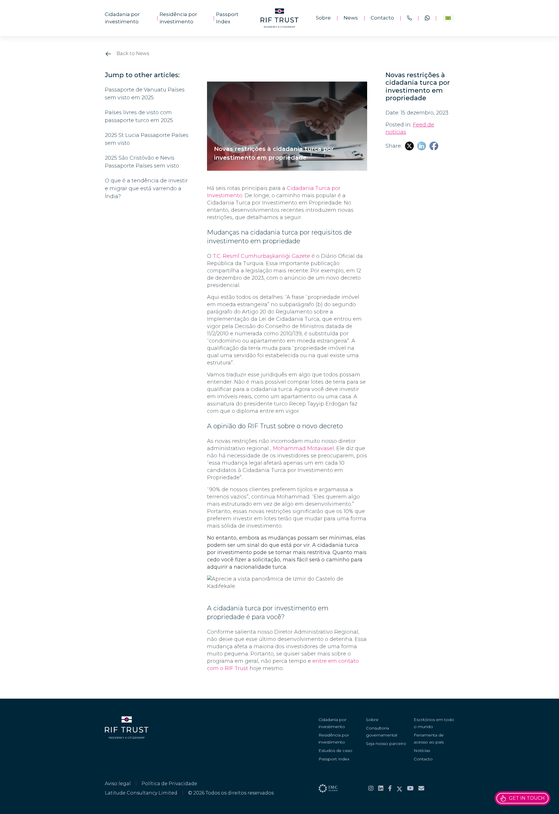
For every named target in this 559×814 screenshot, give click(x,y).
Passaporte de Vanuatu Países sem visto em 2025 (145, 94)
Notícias (422, 750)
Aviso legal (118, 783)
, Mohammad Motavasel (302, 448)
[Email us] (421, 788)
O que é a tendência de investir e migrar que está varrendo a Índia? (146, 188)
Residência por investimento (178, 18)
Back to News (132, 53)
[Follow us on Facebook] (390, 788)
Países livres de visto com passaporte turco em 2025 (139, 116)
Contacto (382, 18)
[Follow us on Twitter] (399, 788)
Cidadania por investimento (122, 18)
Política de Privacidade (169, 783)
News (351, 18)
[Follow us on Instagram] (371, 788)
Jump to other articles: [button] (142, 75)
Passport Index (227, 18)
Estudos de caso (335, 750)
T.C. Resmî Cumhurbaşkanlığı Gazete (261, 256)
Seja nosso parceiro (386, 743)
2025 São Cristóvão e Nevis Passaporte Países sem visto (142, 162)
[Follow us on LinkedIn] (380, 788)
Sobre (323, 18)
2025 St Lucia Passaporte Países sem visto (146, 139)
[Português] (448, 18)
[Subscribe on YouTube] (410, 788)
